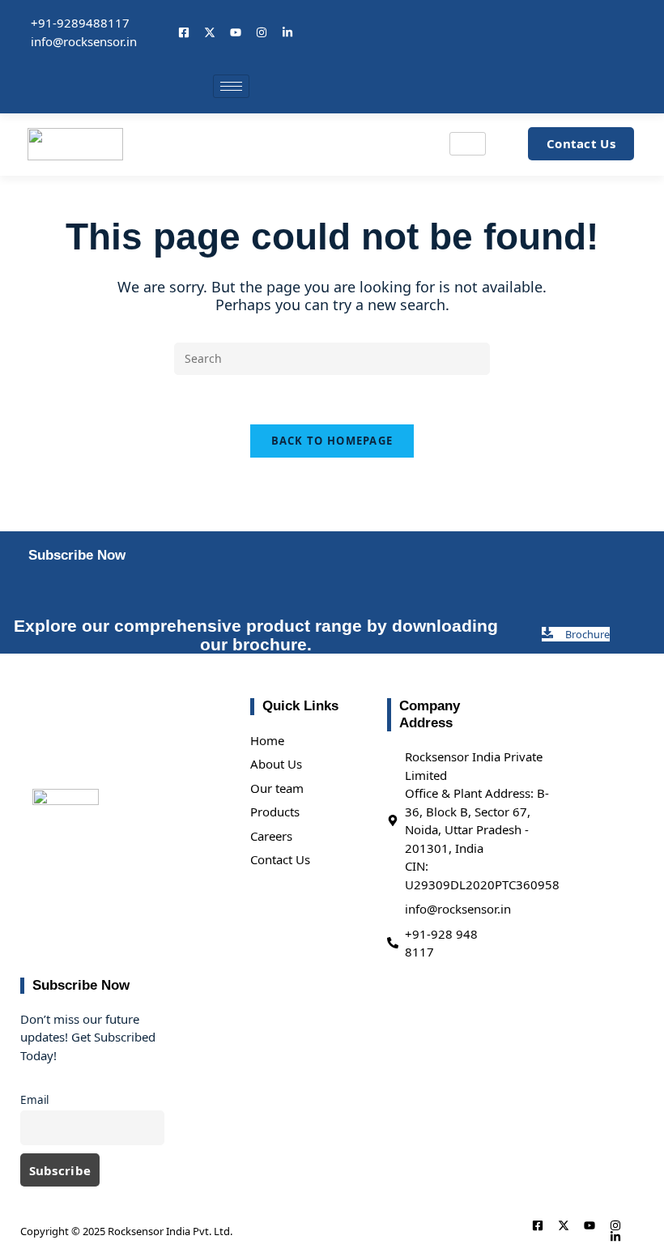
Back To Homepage (332, 440)
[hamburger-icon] (231, 86)
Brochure (587, 634)
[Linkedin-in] (287, 32)
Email (34, 1100)
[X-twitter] (209, 32)
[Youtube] (235, 32)
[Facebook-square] (183, 32)
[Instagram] (261, 32)
